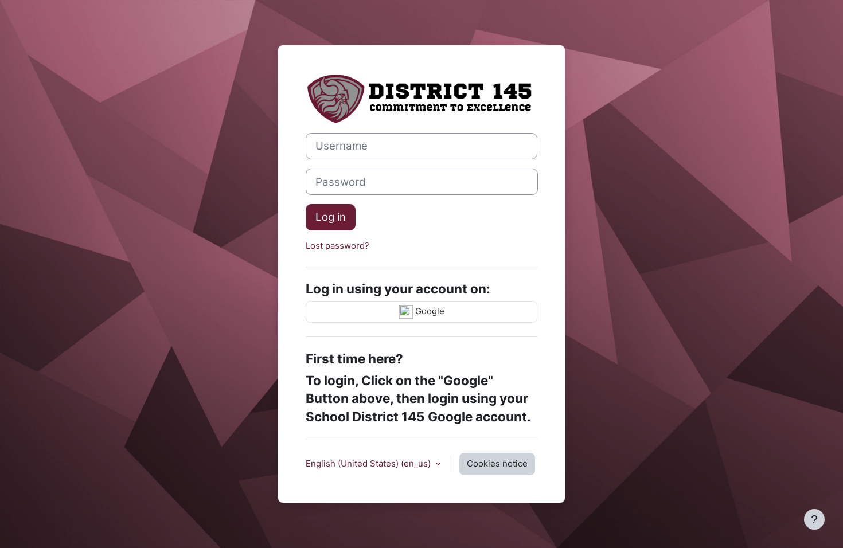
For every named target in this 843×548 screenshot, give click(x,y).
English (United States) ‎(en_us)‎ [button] (369, 463)
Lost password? (337, 245)
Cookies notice (497, 463)
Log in (330, 217)
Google (428, 311)
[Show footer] (814, 519)
